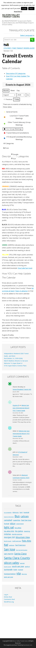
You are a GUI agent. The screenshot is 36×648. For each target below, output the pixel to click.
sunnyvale (8, 569)
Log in (6, 594)
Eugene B (16, 405)
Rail (6, 544)
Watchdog (24, 574)
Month (5, 90)
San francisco (20, 545)
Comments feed (9, 599)
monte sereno (17, 534)
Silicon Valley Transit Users (20, 641)
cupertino (16, 520)
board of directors (9, 517)
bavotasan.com (27, 645)
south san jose (18, 566)
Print (6, 148)
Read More (18, 11)
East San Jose (26, 520)
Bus (17, 516)
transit (20, 570)
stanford (27, 566)
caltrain (25, 516)
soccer (22, 563)
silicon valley (11, 563)
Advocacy (15, 512)
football (6, 524)
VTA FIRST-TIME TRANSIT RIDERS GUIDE (19, 48)
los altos (18, 528)
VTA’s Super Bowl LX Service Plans (15, 366)
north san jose (16, 541)
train (15, 569)
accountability (8, 512)
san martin (8, 554)
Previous (9, 99)
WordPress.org (9, 602)
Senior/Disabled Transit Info (22, 389)
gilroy (12, 523)
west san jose (8, 577)
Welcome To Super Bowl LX (13, 363)
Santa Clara (20, 553)
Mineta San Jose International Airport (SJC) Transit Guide (21, 407)
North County (7, 541)
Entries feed (8, 597)
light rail (9, 527)
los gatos (19, 531)
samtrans (11, 545)
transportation (10, 574)
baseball (26, 512)
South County (7, 566)
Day (18, 90)
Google (14, 155)
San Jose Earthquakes (21, 550)
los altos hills (9, 531)
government (20, 524)
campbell (8, 520)
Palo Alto (26, 540)
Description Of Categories (16, 73)
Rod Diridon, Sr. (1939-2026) (13, 358)
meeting (27, 531)
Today (16, 99)
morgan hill (9, 537)
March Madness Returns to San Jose (16, 361)
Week (12, 90)
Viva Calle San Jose (25, 268)
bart (21, 512)
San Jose (9, 549)
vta (18, 573)
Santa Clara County (17, 558)
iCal (13, 159)
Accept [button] (24, 8)
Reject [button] (31, 8)
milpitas (7, 534)
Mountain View (23, 537)
